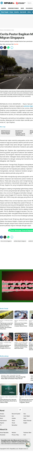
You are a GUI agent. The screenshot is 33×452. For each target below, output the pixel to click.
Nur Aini (16, 44)
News (1, 418)
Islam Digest (26, 416)
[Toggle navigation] (1, 3)
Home (1, 30)
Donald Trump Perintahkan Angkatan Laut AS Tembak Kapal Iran (20, 133)
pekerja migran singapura (20, 241)
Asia (13, 30)
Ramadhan (14, 425)
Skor (24, 413)
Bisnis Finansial (27, 420)
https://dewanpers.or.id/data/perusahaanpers (13, 443)
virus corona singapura (6, 241)
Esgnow (2, 422)
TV (1, 425)
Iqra (13, 416)
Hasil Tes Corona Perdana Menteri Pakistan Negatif (5, 132)
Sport (24, 418)
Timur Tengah (4, 12)
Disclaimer (2, 434)
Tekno (13, 420)
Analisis (14, 418)
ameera (3, 8)
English (25, 422)
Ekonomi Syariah (13, 8)
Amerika (16, 12)
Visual (13, 422)
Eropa (11, 12)
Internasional (7, 30)
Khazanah (2, 416)
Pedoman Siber (27, 432)
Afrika (29, 12)
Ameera (2, 413)
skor (22, 8)
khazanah (29, 8)
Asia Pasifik (23, 12)
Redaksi (14, 432)
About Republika (4, 432)
